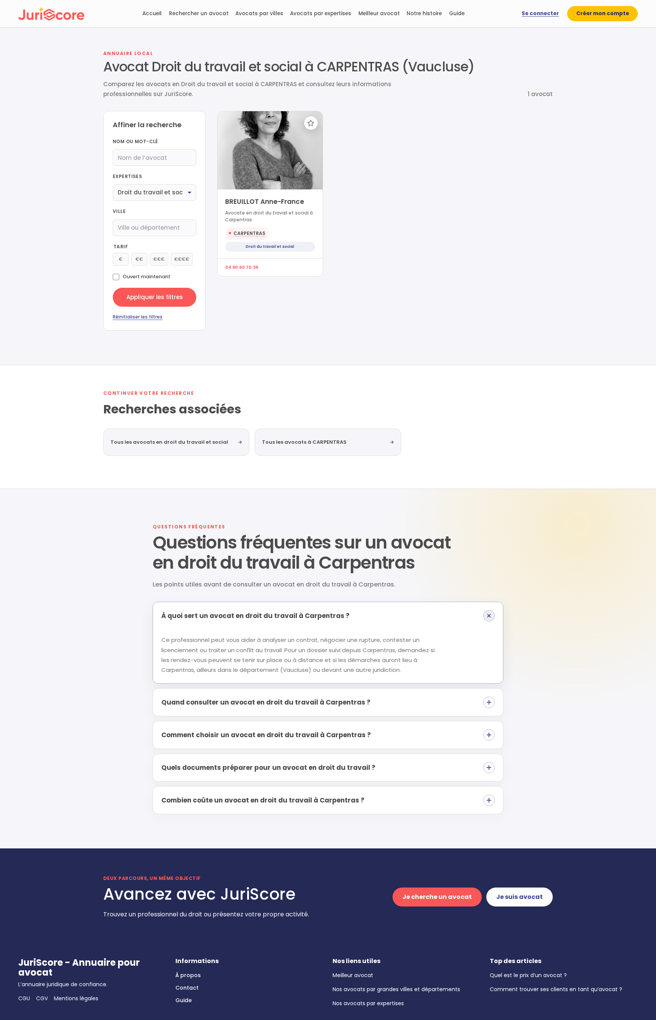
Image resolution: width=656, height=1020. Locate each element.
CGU (24, 998)
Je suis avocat (519, 896)
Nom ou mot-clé (135, 141)
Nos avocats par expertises (368, 1003)
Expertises (127, 176)
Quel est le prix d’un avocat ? (528, 975)
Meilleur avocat (379, 13)
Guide (457, 13)
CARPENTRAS (249, 233)
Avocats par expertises (320, 13)
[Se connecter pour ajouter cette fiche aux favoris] (311, 123)
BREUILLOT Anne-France (264, 201)
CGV (42, 998)
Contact (187, 988)
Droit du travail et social (270, 246)
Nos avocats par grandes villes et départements (396, 989)
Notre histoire (424, 13)
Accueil (152, 13)
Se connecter (540, 13)
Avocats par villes (259, 13)
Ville (119, 211)
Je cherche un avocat (437, 896)
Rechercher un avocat (199, 13)
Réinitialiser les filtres (137, 317)
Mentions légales (76, 998)
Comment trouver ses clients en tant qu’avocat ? (556, 989)
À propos (188, 975)
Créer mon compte (602, 13)
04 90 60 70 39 (241, 267)
